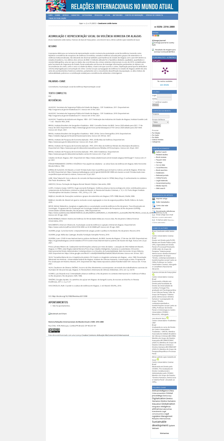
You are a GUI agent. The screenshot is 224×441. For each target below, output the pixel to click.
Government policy (163, 183)
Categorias (156, 142)
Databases (160, 173)
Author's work (161, 152)
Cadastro (75, 15)
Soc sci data (160, 165)
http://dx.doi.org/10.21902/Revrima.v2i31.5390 (69, 296)
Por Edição (156, 133)
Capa (50, 15)
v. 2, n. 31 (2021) (90, 23)
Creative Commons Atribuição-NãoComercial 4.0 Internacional (105, 335)
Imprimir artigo (161, 198)
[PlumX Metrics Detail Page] (165, 70)
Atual (107, 15)
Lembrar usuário (161, 102)
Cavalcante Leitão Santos (107, 23)
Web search (160, 188)
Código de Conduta (154, 15)
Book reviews (161, 157)
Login (154, 95)
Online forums (161, 178)
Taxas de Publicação (57, 18)
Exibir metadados (162, 202)
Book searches (161, 170)
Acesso (66, 15)
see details (164, 84)
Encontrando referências (165, 211)
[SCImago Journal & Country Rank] (164, 45)
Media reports (161, 186)
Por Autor (155, 135)
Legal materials (162, 180)
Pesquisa (98, 15)
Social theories (161, 167)
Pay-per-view (161, 160)
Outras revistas (157, 139)
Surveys (159, 162)
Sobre (57, 15)
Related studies (162, 155)
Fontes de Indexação (134, 15)
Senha (154, 99)
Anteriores (117, 15)
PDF (49, 96)
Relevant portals (162, 175)
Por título (155, 137)
